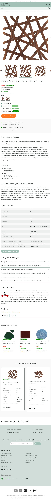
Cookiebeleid (37, 498)
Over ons (28, 462)
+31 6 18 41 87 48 (39, 432)
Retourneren (29, 453)
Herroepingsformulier (31, 458)
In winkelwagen (10, 116)
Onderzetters (12, 11)
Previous (0, 37)
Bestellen (3, 458)
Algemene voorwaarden (22, 498)
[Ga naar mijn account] (47, 4)
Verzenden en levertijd (7, 462)
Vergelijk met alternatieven (10, 251)
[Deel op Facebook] (18, 421)
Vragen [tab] (12, 315)
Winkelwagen (49, 4)
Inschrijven (37, 443)
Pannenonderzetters (20, 11)
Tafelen (8, 11)
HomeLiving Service (6, 453)
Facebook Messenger (14, 432)
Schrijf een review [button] (5, 312)
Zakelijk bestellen (30, 460)
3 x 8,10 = (10, 108)
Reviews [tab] (4, 315)
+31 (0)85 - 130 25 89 (39, 429)
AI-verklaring (13, 498)
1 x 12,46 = (7, 103)
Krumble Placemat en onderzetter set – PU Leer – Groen (9, 340)
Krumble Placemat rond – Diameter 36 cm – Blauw (42, 340)
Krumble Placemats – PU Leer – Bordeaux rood (25, 340)
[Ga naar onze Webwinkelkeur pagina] (33, 1)
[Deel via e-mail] (22, 421)
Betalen (3, 460)
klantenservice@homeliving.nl (14, 429)
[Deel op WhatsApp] (27, 421)
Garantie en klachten (31, 455)
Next (50, 37)
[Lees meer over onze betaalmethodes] (16, 490)
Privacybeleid (31, 498)
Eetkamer (4, 11)
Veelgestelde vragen (6, 455)
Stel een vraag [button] (16, 312)
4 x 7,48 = (10, 111)
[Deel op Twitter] (14, 421)
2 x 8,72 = (10, 106)
